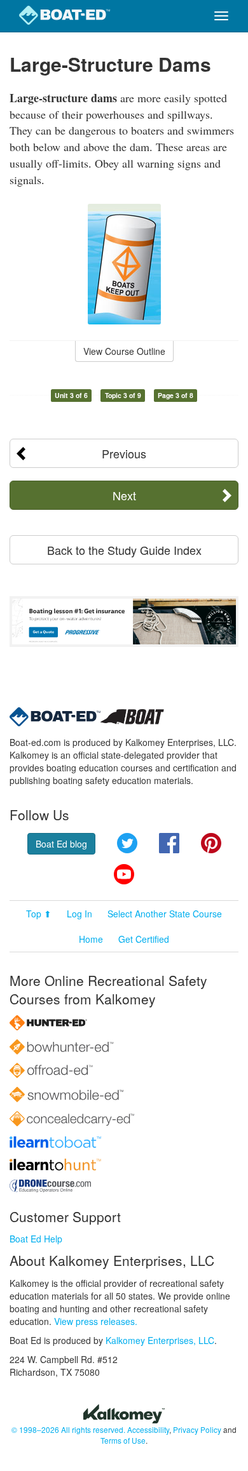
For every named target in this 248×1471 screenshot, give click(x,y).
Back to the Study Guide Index (124, 550)
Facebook (169, 843)
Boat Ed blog (61, 843)
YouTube (124, 874)
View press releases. (95, 1321)
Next (124, 495)
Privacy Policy (197, 1429)
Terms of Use (123, 1440)
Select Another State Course (164, 913)
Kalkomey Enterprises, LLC (160, 1340)
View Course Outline (124, 351)
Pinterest (211, 843)
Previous (124, 453)
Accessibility (148, 1429)
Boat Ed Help (36, 1238)
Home (91, 939)
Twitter (127, 843)
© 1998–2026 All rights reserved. (68, 1429)
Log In (79, 913)
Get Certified (143, 939)
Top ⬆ (39, 913)
